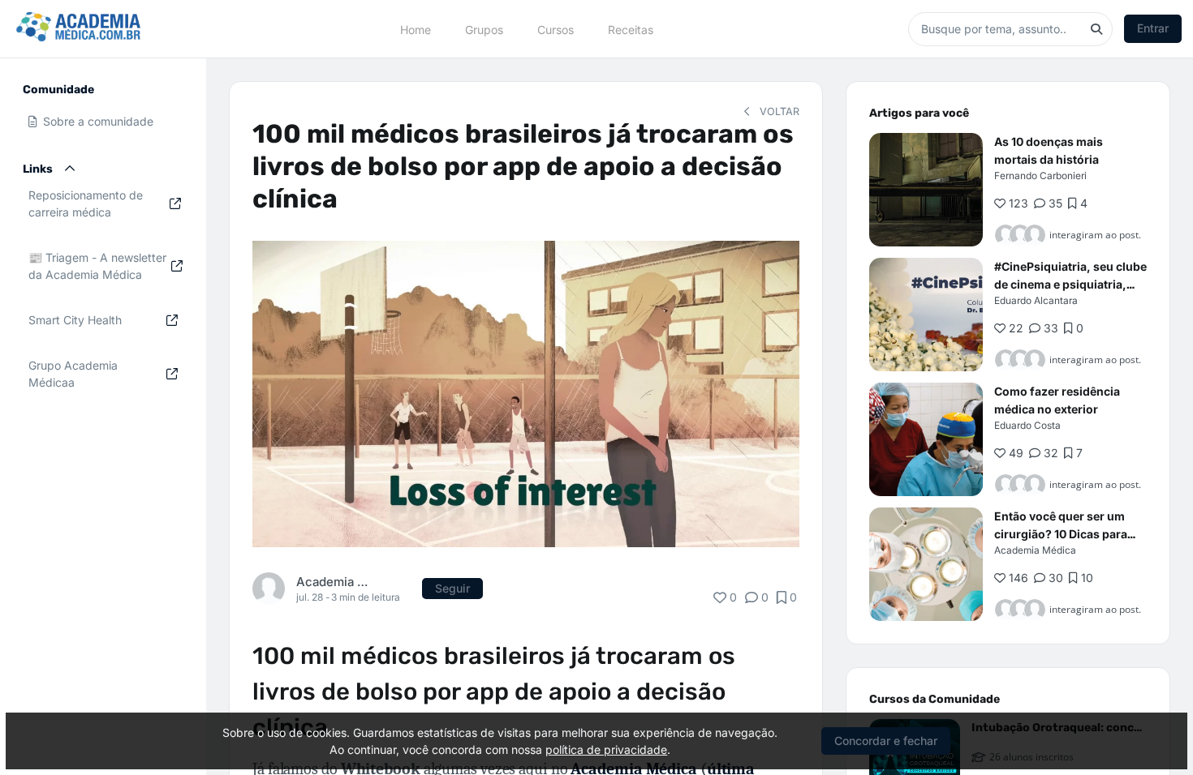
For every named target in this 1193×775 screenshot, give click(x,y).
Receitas (630, 29)
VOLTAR (777, 111)
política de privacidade (606, 749)
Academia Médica (332, 581)
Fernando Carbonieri (1040, 175)
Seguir (452, 588)
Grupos (484, 29)
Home (415, 29)
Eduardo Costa (1027, 425)
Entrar (1153, 28)
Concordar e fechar (885, 740)
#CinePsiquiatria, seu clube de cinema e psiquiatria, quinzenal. (1070, 284)
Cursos (555, 29)
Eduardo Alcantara (1036, 300)
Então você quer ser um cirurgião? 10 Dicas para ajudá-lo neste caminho (1060, 534)
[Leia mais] (926, 189)
